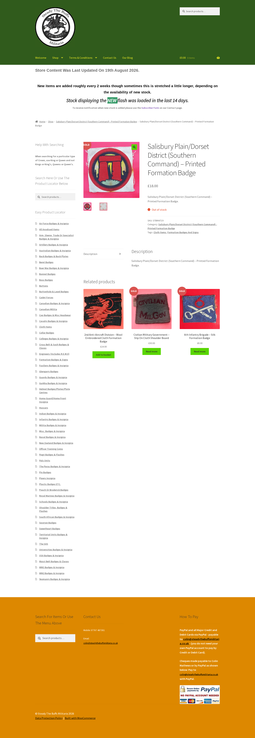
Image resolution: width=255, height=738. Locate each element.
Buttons (43, 285)
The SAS (43, 543)
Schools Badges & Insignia (53, 501)
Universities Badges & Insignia (55, 549)
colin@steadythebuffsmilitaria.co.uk (100, 643)
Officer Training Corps (51, 448)
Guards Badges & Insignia (53, 377)
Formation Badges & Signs (53, 359)
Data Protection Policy (48, 718)
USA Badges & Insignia (51, 555)
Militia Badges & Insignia (52, 425)
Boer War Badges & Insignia (54, 268)
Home (42, 121)
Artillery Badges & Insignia (53, 244)
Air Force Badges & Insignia (54, 223)
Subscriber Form (150, 107)
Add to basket (103, 354)
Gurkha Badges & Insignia (53, 383)
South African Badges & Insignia (56, 517)
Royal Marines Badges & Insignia (56, 495)
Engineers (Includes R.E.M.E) (54, 353)
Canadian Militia (48, 309)
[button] (134, 147)
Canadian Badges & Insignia (54, 303)
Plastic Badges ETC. (50, 484)
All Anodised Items (49, 229)
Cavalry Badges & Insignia (53, 321)
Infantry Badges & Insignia (53, 419)
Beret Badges (46, 262)
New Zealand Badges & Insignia (56, 443)
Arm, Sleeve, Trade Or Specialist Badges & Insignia (56, 237)
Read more (151, 351)
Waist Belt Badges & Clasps (54, 561)
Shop (55, 57)
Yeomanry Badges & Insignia (54, 579)
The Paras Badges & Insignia (54, 466)
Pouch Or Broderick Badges (53, 489)
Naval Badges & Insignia (52, 437)
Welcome (40, 57)
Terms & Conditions (80, 57)
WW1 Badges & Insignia (51, 567)
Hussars (43, 407)
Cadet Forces (46, 297)
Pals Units (44, 460)
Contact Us (109, 57)
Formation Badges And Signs (183, 232)
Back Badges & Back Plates (53, 256)
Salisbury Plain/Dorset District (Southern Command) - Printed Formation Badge (96, 121)
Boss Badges (46, 279)
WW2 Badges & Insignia (51, 573)
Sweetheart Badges (49, 528)
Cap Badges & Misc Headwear (55, 315)
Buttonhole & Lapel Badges (54, 291)
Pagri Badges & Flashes (51, 454)
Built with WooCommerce (80, 718)
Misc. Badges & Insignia (52, 431)
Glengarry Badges (48, 371)
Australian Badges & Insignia (55, 250)
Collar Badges (46, 332)
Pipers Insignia (47, 478)
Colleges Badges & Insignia (54, 338)
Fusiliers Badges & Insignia (54, 365)
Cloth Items (160, 232)
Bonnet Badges (47, 274)
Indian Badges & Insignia (52, 413)
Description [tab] (90, 254)
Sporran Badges (47, 522)
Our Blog (127, 57)
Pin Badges (45, 472)
